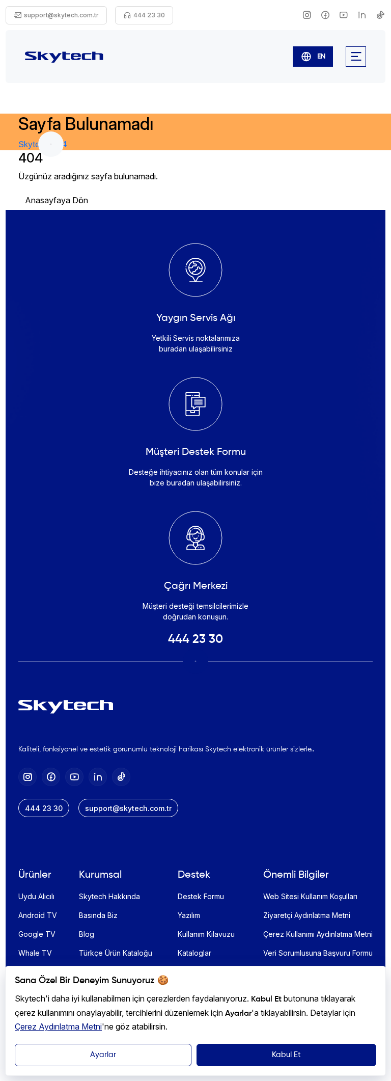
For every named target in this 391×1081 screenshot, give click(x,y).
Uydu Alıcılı (36, 896)
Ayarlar (103, 1055)
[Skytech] (64, 56)
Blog (86, 934)
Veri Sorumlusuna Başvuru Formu (318, 953)
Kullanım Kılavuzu (206, 934)
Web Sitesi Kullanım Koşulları (310, 896)
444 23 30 (195, 639)
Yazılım (189, 915)
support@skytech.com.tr (128, 808)
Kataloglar (194, 953)
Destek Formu (201, 896)
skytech (33, 144)
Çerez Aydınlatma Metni (58, 1026)
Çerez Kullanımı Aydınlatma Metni (318, 934)
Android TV (37, 915)
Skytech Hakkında (109, 896)
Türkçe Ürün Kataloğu (115, 953)
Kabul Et (286, 1055)
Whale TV (35, 953)
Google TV (36, 934)
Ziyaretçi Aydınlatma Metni (306, 915)
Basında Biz (98, 915)
